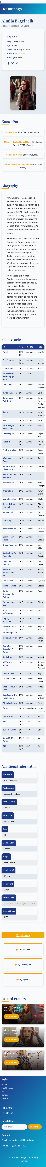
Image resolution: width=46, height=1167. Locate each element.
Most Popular (7, 1088)
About (4, 1091)
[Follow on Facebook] (3, 1113)
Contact (5, 1095)
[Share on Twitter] (12, 63)
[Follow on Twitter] (7, 1113)
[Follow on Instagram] (12, 1113)
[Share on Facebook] (8, 63)
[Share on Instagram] (17, 63)
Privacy (5, 1098)
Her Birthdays (12, 9)
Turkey (22, 54)
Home (4, 1084)
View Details (11, 1017)
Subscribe (35, 1127)
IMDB (33, 903)
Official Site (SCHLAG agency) (16, 903)
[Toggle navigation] (41, 8)
